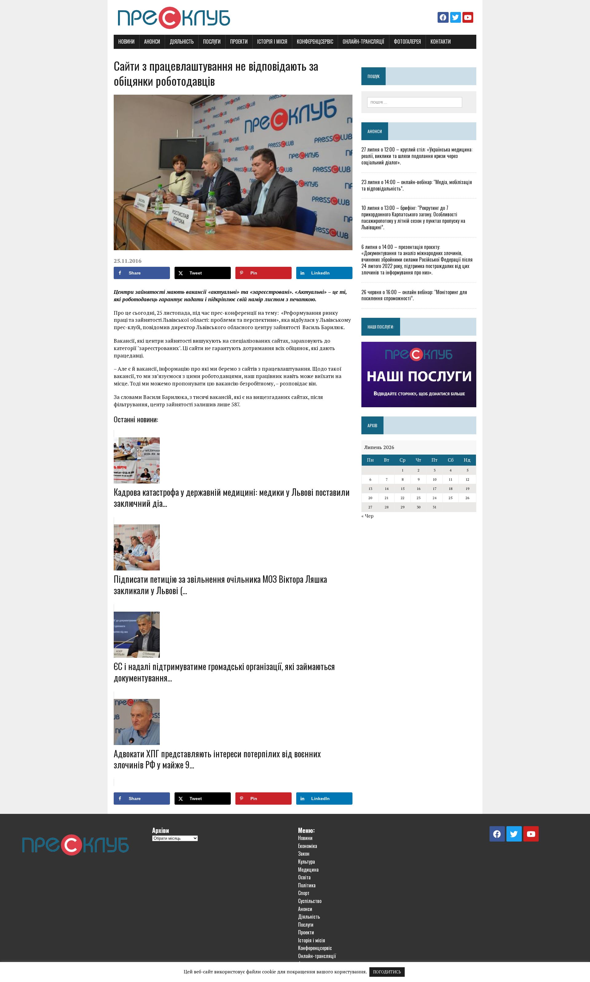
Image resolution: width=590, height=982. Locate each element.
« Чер (367, 515)
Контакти (441, 41)
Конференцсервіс (315, 41)
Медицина (308, 869)
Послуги (212, 41)
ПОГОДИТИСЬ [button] (387, 972)
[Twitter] (455, 17)
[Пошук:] (414, 101)
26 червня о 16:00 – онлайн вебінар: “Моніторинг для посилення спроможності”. (414, 295)
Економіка (307, 846)
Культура (306, 861)
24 (434, 497)
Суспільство (309, 901)
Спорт (303, 893)
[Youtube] (467, 17)
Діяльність (182, 41)
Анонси (152, 41)
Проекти (239, 41)
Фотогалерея (407, 41)
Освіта (304, 877)
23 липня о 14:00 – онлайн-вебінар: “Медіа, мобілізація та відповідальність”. (416, 185)
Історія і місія (272, 41)
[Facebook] (443, 17)
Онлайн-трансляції (363, 41)
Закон (303, 853)
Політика (307, 885)
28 (386, 507)
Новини (126, 41)
